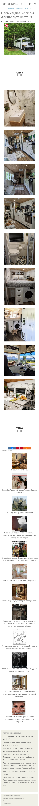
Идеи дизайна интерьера (19, 4)
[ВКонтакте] (12, 448)
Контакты (5, 798)
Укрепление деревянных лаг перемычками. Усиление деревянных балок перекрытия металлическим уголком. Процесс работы (19, 765)
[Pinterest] (19, 448)
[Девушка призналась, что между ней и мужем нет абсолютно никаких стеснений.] (19, 643)
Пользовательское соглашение (16, 798)
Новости (19, 8)
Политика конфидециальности (11, 800)
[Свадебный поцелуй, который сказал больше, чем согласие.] (19, 487)
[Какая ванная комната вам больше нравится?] (19, 578)
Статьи (28, 8)
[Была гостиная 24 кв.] (19, 467)
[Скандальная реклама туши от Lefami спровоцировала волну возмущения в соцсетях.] (19, 714)
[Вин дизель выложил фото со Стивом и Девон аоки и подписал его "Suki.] (19, 666)
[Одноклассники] (27, 448)
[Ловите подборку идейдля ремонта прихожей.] (19, 598)
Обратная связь (7, 803)
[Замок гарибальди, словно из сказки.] (19, 510)
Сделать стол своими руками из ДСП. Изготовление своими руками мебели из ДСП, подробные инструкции (18, 757)
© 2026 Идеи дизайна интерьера (11, 795)
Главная (11, 8)
